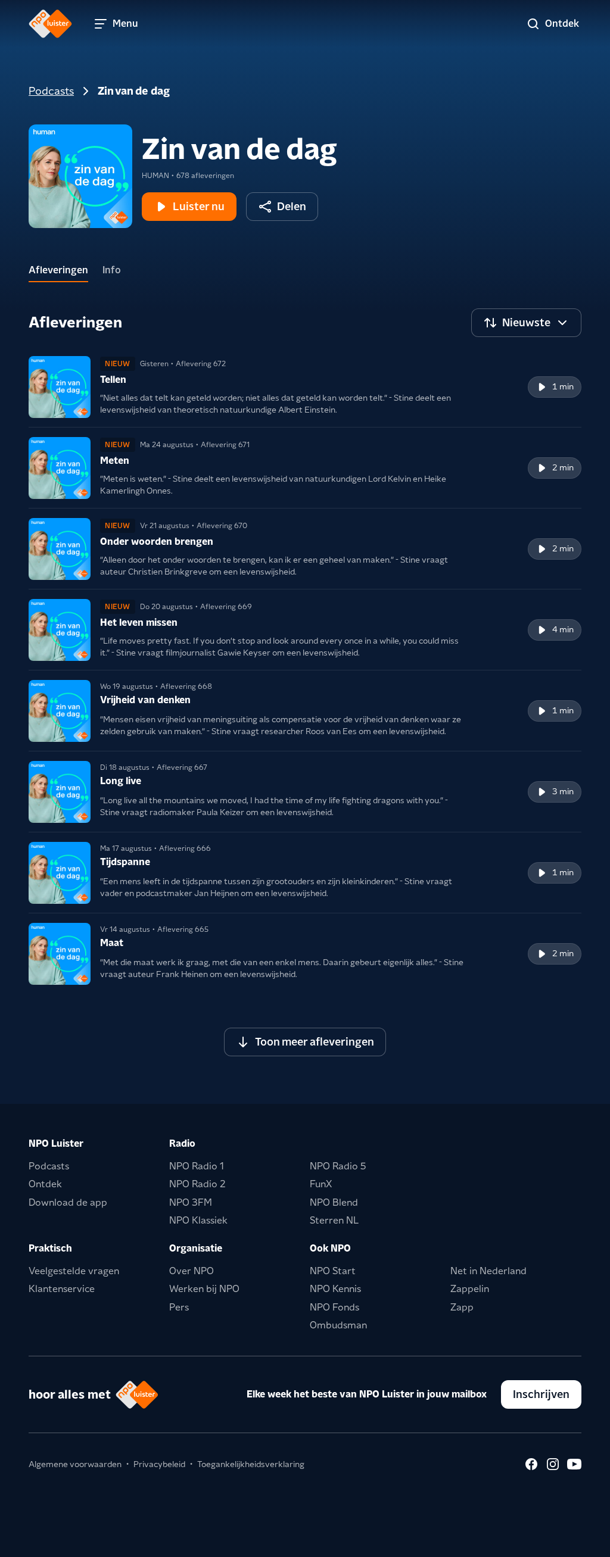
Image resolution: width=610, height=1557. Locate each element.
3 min (563, 791)
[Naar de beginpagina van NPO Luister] (50, 24)
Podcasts (51, 91)
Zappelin (469, 1289)
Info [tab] (111, 270)
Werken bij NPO (204, 1289)
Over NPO (191, 1271)
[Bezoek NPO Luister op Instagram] (553, 1464)
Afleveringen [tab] (58, 270)
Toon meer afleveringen (314, 1042)
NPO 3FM (190, 1202)
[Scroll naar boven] (581, 1540)
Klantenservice (62, 1289)
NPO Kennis (335, 1289)
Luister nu (199, 206)
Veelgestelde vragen (74, 1271)
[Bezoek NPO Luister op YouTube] (574, 1464)
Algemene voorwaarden (75, 1464)
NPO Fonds (334, 1307)
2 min (563, 467)
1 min (563, 386)
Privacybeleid (159, 1464)
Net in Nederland (488, 1271)
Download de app (68, 1202)
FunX (321, 1184)
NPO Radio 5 (338, 1166)
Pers (179, 1307)
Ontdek (45, 1184)
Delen (291, 206)
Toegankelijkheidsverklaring (250, 1464)
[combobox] (526, 322)
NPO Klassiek (198, 1220)
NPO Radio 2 (197, 1184)
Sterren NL (334, 1220)
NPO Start (333, 1271)
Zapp (462, 1307)
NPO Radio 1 (196, 1166)
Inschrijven (541, 1394)
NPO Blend (334, 1202)
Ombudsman (338, 1325)
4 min (563, 629)
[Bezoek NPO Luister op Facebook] (531, 1464)
